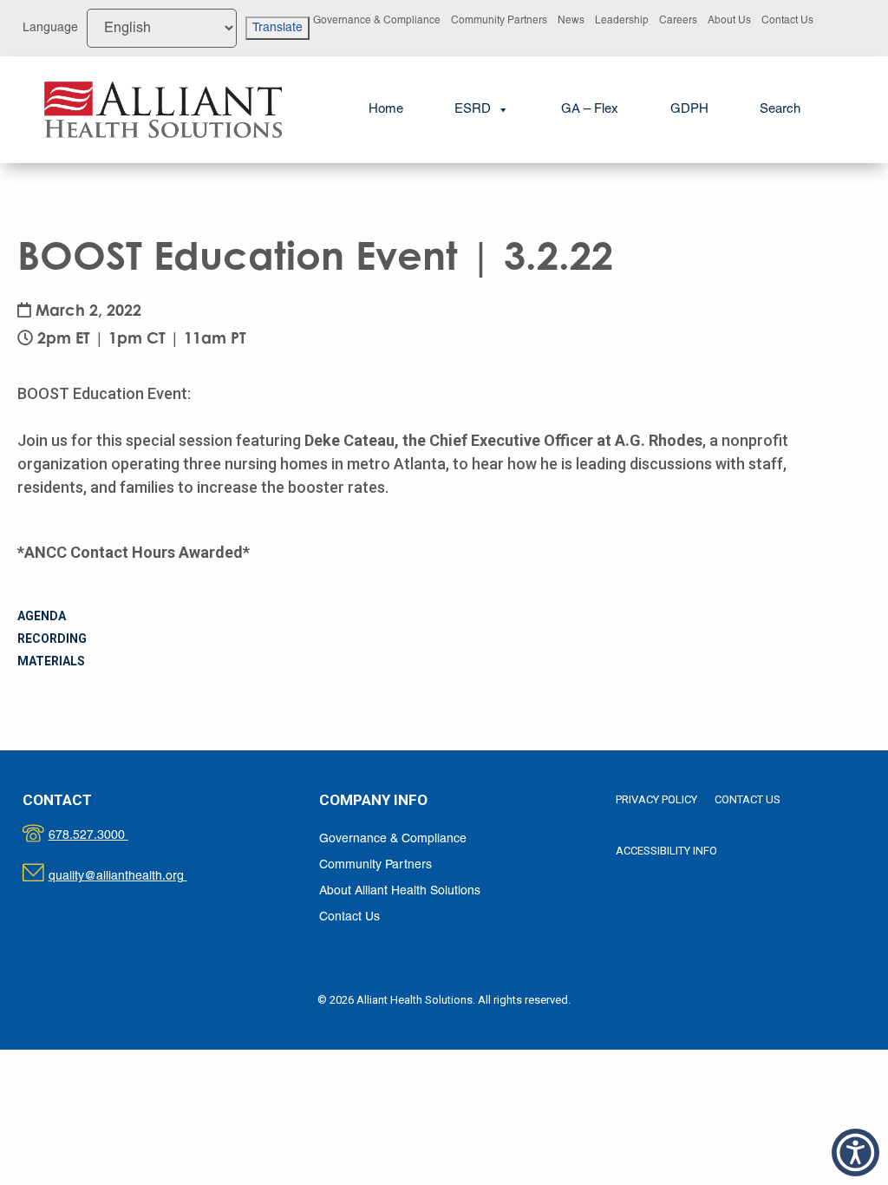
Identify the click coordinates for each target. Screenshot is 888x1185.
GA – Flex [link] (589, 109)
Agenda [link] (41, 616)
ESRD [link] (472, 109)
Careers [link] (678, 20)
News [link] (571, 20)
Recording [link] (52, 638)
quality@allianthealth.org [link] (133, 876)
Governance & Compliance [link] (377, 20)
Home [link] (386, 109)
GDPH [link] (689, 109)
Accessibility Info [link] (666, 850)
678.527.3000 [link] (106, 835)
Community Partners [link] (499, 20)
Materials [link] (51, 661)
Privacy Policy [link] (656, 799)
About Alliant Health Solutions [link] (399, 891)
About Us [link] (729, 20)
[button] (855, 1152)
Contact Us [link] (787, 20)
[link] (162, 110)
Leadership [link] (622, 20)
